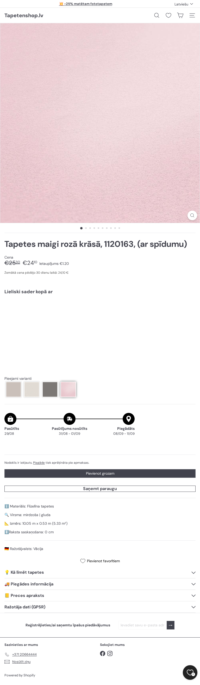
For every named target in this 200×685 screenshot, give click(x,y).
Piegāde (39, 463)
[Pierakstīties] (170, 625)
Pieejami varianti (18, 378)
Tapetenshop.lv (23, 15)
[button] (13, 389)
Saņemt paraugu (100, 488)
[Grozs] (180, 15)
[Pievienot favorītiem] (188, 309)
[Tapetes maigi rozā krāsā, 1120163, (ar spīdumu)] (100, 316)
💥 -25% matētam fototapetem (85, 4)
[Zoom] (192, 215)
